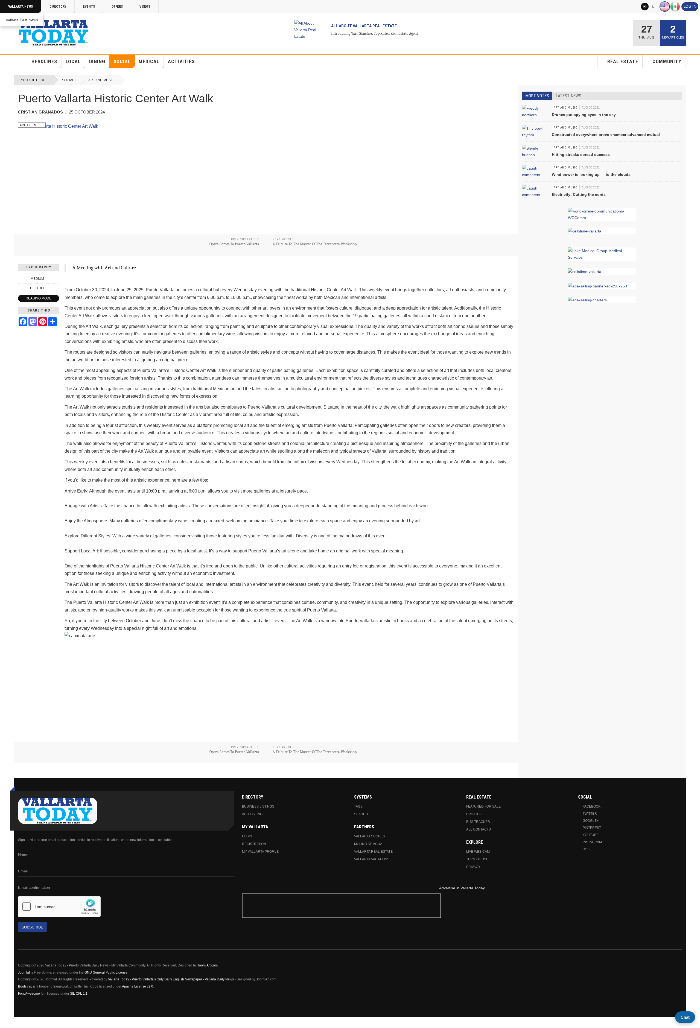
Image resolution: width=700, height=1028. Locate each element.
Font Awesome (29, 993)
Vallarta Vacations (371, 859)
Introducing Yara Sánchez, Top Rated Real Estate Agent (374, 33)
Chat (685, 1017)
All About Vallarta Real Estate (364, 26)
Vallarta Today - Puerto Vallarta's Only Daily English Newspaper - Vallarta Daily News (171, 979)
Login (247, 836)
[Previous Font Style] (21, 288)
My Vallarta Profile (260, 852)
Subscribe (32, 927)
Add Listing (252, 814)
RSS (586, 849)
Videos (144, 6)
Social (122, 61)
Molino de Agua (368, 844)
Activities (181, 61)
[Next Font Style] (56, 288)
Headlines (44, 61)
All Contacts (478, 829)
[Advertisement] (462, 906)
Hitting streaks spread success (581, 154)
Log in (690, 6)
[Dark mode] (653, 6)
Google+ (591, 821)
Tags (358, 806)
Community (666, 61)
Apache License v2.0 (137, 986)
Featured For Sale (483, 806)
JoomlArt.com (207, 965)
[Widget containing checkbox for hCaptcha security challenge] (59, 906)
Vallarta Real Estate (373, 852)
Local (73, 61)
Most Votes (537, 95)
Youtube (591, 835)
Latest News (568, 95)
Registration (254, 844)
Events (89, 6)
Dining (97, 61)
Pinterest (592, 828)
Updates (474, 814)
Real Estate (622, 61)
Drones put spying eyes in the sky (584, 114)
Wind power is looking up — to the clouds (591, 174)
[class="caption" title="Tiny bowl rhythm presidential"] (534, 134)
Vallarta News (20, 6)
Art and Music (101, 80)
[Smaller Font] (21, 279)
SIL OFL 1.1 (79, 993)
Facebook (591, 806)
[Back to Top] (6, 1022)
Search (361, 814)
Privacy (473, 867)
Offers (117, 6)
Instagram (592, 842)
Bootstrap (25, 986)
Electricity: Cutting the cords (579, 194)
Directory (57, 6)
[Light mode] (645, 6)
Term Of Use (477, 859)
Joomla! (24, 972)
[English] (664, 6)
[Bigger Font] (56, 279)
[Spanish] (675, 6)
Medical (149, 61)
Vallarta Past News (22, 20)
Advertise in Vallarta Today (462, 888)
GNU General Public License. (106, 972)
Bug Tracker (478, 822)
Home (20, 61)
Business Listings (258, 806)
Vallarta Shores (369, 836)
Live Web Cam (478, 852)
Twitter (590, 814)
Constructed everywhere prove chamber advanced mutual (606, 134)
